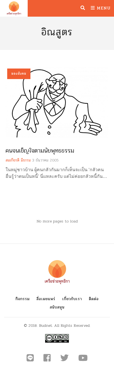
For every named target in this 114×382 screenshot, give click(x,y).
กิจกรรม (22, 299)
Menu (103, 7)
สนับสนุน (57, 307)
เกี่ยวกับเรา (72, 299)
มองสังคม (18, 73)
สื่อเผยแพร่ (46, 299)
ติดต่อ (94, 299)
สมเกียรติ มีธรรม (18, 160)
